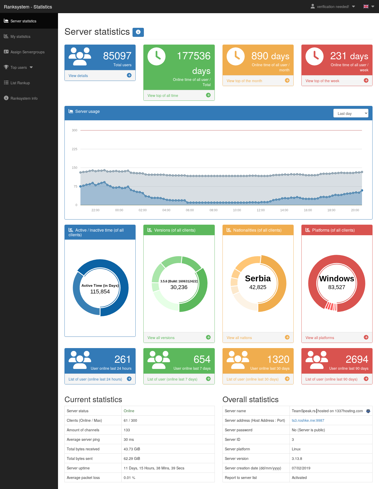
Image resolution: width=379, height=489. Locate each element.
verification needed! (333, 6)
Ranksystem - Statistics (28, 6)
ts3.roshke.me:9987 (308, 420)
